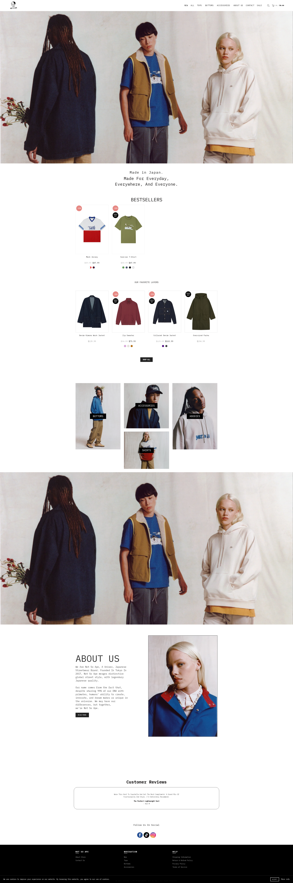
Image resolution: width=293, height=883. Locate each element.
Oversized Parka (201, 344)
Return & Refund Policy (182, 869)
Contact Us (80, 869)
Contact (250, 5)
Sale (259, 5)
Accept (274, 879)
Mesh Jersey (92, 266)
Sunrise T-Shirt (128, 266)
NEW (186, 5)
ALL (192, 5)
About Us (238, 5)
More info (285, 879)
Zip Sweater (128, 344)
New (125, 866)
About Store (81, 866)
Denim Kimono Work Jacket (92, 344)
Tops (199, 5)
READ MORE (82, 724)
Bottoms (209, 5)
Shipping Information (181, 866)
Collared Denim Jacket (164, 344)
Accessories (223, 5)
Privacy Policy (178, 873)
